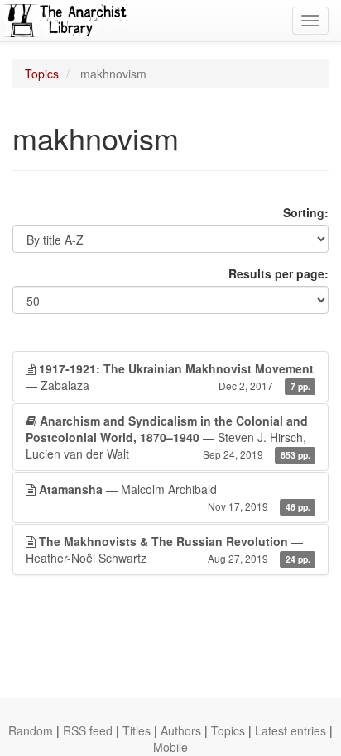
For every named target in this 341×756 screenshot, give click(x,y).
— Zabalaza (170, 376)
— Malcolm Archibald (174, 497)
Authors (181, 730)
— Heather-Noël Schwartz (168, 549)
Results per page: (278, 273)
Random (30, 730)
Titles (136, 730)
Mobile (170, 747)
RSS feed (88, 730)
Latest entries (290, 730)
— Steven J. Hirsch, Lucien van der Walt (168, 437)
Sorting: (306, 212)
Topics (42, 73)
